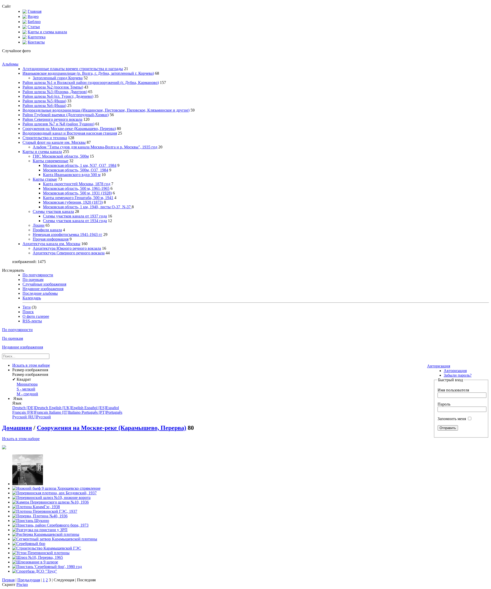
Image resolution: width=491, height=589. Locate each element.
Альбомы (10, 64)
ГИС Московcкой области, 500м (61, 156)
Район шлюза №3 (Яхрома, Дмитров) (55, 92)
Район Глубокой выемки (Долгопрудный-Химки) (66, 115)
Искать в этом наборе (21, 439)
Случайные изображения (44, 284)
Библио (34, 21)
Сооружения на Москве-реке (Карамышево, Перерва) (69, 128)
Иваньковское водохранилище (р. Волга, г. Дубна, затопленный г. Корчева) (88, 73)
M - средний (27, 394)
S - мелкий (26, 389)
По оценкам (33, 279)
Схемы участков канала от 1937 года (75, 216)
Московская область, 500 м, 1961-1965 (76, 188)
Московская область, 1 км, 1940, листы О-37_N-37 (87, 207)
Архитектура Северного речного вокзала (69, 253)
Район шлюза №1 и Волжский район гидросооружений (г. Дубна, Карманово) (91, 82)
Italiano (65, 412)
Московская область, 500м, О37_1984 (75, 170)
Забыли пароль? (458, 375)
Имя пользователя (453, 390)
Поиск (28, 312)
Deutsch (30, 408)
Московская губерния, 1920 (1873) (73, 202)
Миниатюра (27, 384)
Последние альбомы (40, 293)
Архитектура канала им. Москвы (51, 244)
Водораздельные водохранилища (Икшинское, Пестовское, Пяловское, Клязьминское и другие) (106, 110)
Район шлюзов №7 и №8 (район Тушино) (58, 124)
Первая (8, 580)
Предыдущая (28, 580)
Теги (27, 307)
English (66, 408)
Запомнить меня (452, 419)
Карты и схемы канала (47, 32)
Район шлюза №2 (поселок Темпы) (53, 87)
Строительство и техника (45, 138)
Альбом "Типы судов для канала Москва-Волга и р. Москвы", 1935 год (95, 147)
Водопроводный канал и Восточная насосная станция (70, 133)
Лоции (38, 225)
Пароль (444, 404)
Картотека (37, 37)
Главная (34, 11)
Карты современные (50, 161)
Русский (31, 417)
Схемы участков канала (53, 211)
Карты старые (45, 179)
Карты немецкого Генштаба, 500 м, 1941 (78, 197)
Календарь (32, 298)
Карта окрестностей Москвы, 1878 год (76, 184)
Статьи (34, 27)
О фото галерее (36, 316)
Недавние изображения (43, 289)
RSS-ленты (32, 321)
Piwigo (22, 584)
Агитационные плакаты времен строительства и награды (73, 69)
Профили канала (47, 230)
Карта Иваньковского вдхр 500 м (72, 174)
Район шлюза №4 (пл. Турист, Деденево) (58, 96)
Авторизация (438, 366)
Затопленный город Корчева (58, 78)
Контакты (36, 42)
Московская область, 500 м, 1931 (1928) (77, 193)
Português (102, 412)
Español (101, 408)
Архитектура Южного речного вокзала (67, 248)
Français (30, 412)
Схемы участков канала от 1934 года (75, 221)
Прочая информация (51, 239)
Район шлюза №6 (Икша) (44, 105)
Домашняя (17, 427)
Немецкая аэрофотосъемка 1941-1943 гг (67, 234)
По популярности (38, 275)
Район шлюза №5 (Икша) (44, 101)
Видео (33, 16)
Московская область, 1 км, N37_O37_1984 (79, 165)
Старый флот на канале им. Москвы (54, 142)
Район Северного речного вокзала (52, 119)
